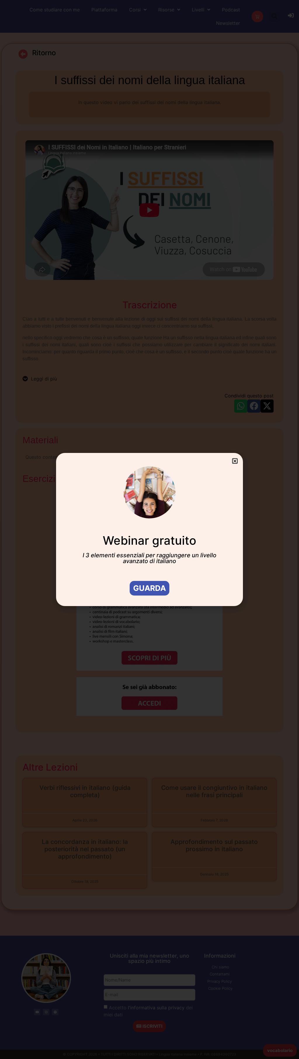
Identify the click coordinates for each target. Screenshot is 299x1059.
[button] (235, 461)
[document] (149, 529)
